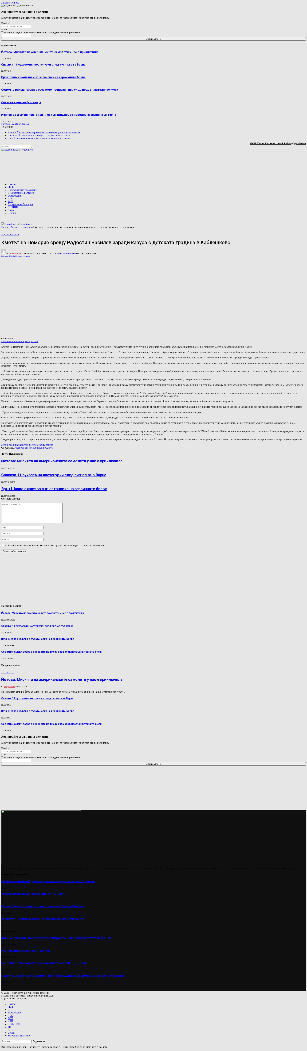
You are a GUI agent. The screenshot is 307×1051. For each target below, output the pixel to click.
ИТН (10, 1021)
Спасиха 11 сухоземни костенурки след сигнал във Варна (43, 64)
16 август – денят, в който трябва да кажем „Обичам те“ (43, 919)
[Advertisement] (265, 167)
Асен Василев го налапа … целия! (25, 950)
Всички (12, 213)
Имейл (5, 23)
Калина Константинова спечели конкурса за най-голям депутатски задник (56, 938)
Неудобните (15, 253)
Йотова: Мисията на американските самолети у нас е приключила (49, 52)
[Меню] (2, 219)
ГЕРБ (11, 187)
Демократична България (21, 192)
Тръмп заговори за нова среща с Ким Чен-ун (33, 894)
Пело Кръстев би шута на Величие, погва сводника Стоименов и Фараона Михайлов (62, 975)
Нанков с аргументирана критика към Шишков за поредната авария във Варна (58, 114)
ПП (10, 1009)
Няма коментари (67, 253)
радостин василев (28, 444)
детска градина (9, 444)
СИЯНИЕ (13, 207)
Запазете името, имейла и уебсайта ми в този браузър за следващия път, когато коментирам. (55, 545)
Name (4, 29)
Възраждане (14, 195)
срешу (41, 444)
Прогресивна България (20, 204)
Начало (12, 184)
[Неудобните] (17, 149)
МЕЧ (10, 1027)
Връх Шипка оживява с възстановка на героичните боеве (43, 77)
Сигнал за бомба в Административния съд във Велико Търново (48, 881)
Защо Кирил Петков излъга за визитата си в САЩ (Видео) (43, 963)
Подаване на (39, 1041)
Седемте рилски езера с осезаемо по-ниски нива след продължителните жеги (59, 89)
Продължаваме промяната (22, 190)
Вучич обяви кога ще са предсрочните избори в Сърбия (42, 906)
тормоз (49, 444)
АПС (10, 1029)
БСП (10, 201)
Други (11, 210)
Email (4, 754)
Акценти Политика (10, 235)
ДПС (10, 198)
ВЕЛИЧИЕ (14, 1024)
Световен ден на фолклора (21, 102)
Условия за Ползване (19, 1035)
